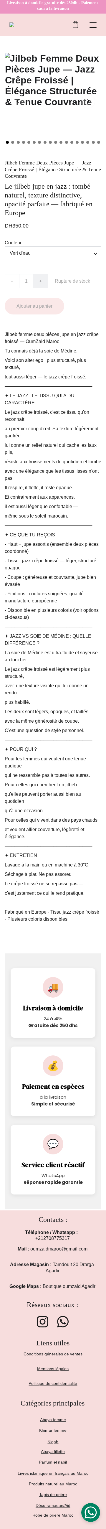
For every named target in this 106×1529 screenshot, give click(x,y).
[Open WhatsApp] (90, 1512)
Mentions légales (53, 1368)
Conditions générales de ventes (53, 1354)
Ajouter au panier (34, 306)
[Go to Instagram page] (42, 1321)
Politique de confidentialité (53, 1383)
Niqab (52, 1441)
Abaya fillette (53, 1451)
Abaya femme (53, 1419)
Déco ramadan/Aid (53, 1505)
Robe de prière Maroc (52, 1515)
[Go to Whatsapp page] (63, 1321)
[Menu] (93, 25)
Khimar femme (53, 1430)
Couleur (13, 242)
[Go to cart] (75, 25)
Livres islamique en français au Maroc (53, 1473)
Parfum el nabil (53, 1462)
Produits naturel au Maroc (53, 1484)
